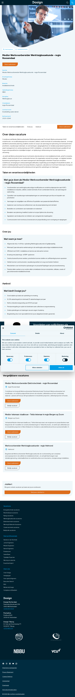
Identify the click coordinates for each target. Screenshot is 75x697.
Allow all (61, 367)
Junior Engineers (8, 543)
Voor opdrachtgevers (9, 578)
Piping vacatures (8, 515)
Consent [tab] (13, 333)
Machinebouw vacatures (10, 513)
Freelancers (7, 551)
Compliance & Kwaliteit (10, 590)
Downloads (5, 685)
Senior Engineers (8, 548)
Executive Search (8, 581)
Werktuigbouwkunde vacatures (12, 518)
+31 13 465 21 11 (8, 628)
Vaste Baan (6, 554)
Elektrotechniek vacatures (11, 521)
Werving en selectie (9, 560)
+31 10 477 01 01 (8, 609)
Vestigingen (7, 575)
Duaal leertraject (8, 563)
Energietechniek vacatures (11, 510)
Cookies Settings (7, 676)
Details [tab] (37, 333)
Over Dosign (7, 572)
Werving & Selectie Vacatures (12, 524)
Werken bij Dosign (8, 587)
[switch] (28, 359)
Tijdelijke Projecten (9, 557)
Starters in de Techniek (10, 540)
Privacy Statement (7, 672)
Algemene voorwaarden (9, 668)
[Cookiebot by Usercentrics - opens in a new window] (65, 328)
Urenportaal (5, 681)
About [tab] (62, 333)
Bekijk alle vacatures (9, 530)
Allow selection (37, 367)
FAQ (4, 584)
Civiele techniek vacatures (11, 527)
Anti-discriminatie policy (9, 690)
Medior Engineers (8, 545)
